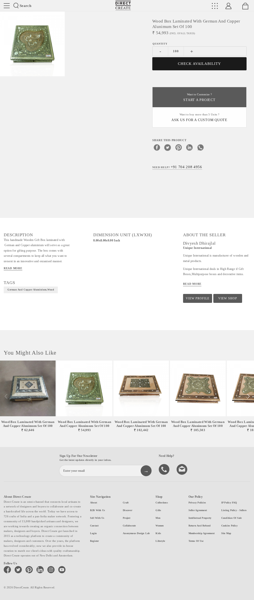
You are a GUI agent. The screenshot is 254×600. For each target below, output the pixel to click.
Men (158, 518)
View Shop (227, 298)
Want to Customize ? (199, 97)
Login (93, 533)
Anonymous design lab (136, 533)
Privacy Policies (197, 502)
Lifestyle (160, 541)
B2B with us (97, 510)
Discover (127, 510)
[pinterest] (178, 147)
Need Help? (177, 167)
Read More (13, 268)
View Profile (197, 298)
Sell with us (97, 518)
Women (160, 525)
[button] (248, 396)
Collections (162, 502)
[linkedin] (189, 147)
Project (126, 518)
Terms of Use (196, 541)
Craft (125, 502)
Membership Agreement (202, 533)
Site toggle (7, 5)
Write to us (183, 469)
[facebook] (156, 147)
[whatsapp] (200, 147)
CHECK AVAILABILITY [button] (199, 64)
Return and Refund (200, 525)
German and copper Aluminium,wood (30, 289)
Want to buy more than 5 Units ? (199, 117)
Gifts (158, 510)
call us (165, 469)
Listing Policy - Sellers (234, 510)
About (93, 502)
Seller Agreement (198, 510)
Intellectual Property (200, 518)
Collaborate (129, 525)
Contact (94, 525)
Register (94, 541)
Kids (158, 533)
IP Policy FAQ (229, 502)
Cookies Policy (229, 525)
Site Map (226, 533)
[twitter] (167, 147)
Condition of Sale (231, 518)
